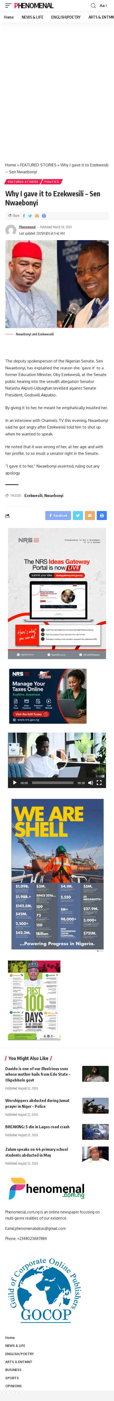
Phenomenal (34, 5)
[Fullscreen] (99, 782)
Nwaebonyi (53, 495)
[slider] (52, 782)
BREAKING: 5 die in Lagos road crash (37, 1126)
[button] (57, 760)
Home (10, 164)
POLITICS (52, 181)
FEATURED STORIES (38, 164)
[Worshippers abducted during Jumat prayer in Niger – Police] (95, 1106)
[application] (57, 760)
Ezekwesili (33, 495)
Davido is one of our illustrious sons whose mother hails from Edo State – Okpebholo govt (37, 1074)
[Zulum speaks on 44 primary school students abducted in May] (95, 1154)
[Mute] (90, 782)
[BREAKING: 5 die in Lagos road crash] (95, 1132)
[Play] (14, 782)
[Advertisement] (57, 98)
